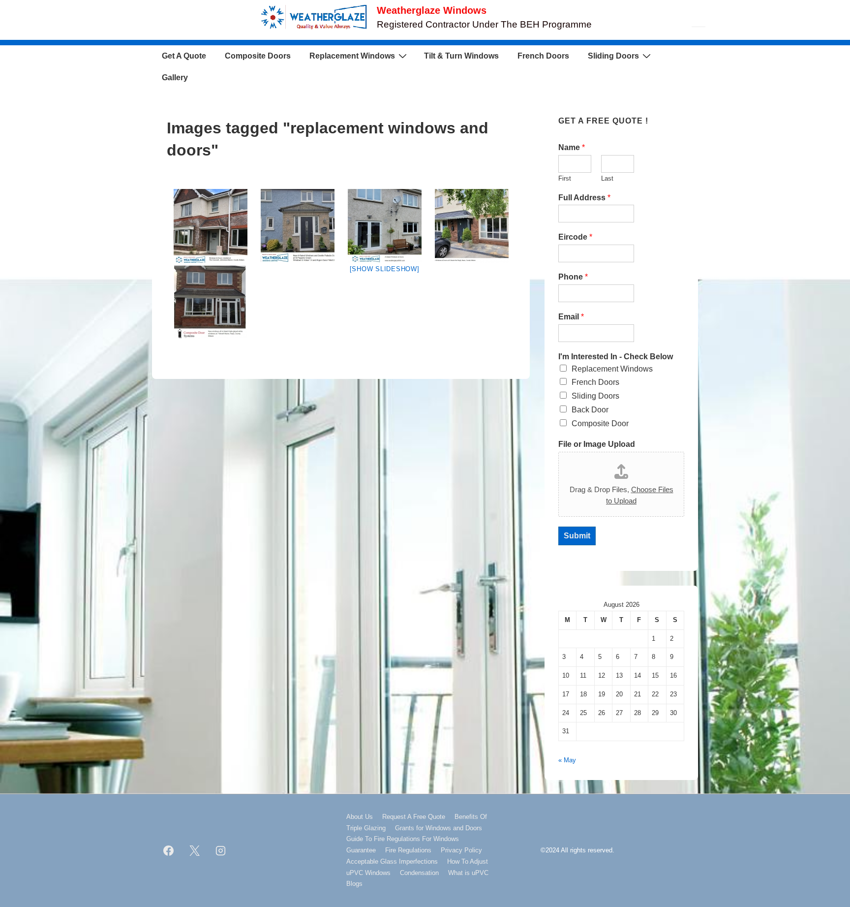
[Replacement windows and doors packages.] (297, 226)
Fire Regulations (408, 850)
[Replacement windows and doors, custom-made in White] (384, 226)
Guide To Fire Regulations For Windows (402, 839)
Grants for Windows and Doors (438, 828)
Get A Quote (184, 56)
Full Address (584, 197)
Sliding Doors (613, 56)
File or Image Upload (596, 444)
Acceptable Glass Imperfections (392, 861)
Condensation (419, 872)
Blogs (354, 883)
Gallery (175, 77)
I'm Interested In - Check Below (615, 356)
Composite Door (600, 423)
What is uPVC (468, 872)
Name (571, 147)
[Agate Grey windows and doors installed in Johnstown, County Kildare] (210, 226)
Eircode (575, 237)
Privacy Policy (461, 850)
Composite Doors (258, 56)
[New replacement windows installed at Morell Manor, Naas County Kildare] (210, 302)
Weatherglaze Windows (431, 10)
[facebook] (168, 851)
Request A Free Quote (413, 816)
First (564, 178)
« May (567, 760)
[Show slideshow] (385, 269)
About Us (359, 816)
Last (607, 178)
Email (571, 317)
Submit (577, 536)
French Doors (543, 56)
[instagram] (221, 851)
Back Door (590, 410)
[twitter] (194, 851)
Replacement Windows (352, 56)
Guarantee (361, 850)
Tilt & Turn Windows (461, 56)
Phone (573, 277)
